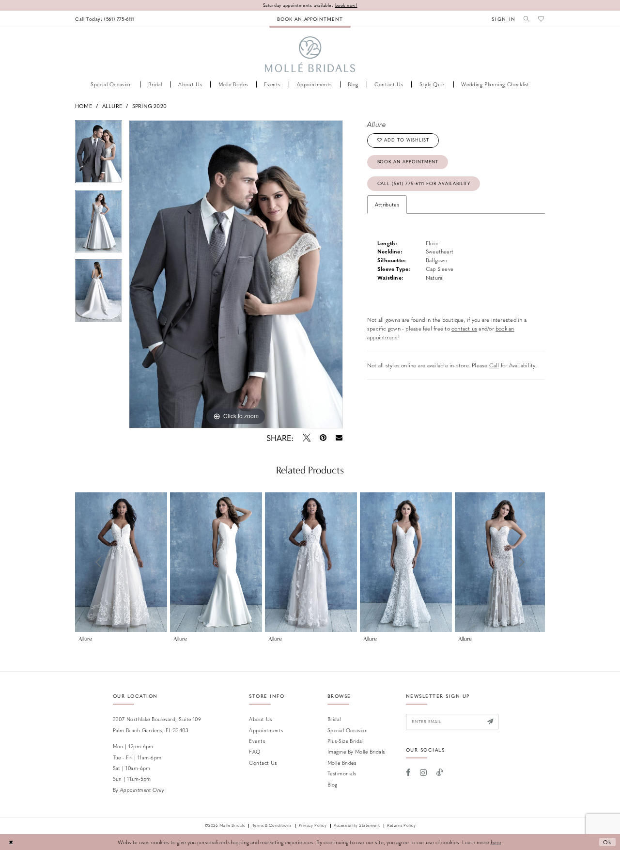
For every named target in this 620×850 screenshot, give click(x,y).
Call (494, 365)
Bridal (334, 719)
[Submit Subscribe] (490, 721)
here (496, 842)
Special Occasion (347, 730)
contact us (464, 328)
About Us (260, 719)
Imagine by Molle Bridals (356, 751)
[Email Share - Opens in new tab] (339, 438)
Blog (332, 784)
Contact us (263, 762)
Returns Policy (401, 825)
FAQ (254, 751)
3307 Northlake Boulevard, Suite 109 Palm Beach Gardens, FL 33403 (157, 724)
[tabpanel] (98, 154)
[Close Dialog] (10, 842)
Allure (112, 106)
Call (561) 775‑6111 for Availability (424, 183)
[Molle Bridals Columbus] (310, 54)
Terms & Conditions (272, 825)
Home (83, 106)
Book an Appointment (407, 161)
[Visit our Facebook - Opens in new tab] (408, 772)
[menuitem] (104, 19)
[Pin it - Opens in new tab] (322, 437)
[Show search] (527, 18)
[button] (504, 19)
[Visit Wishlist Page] (541, 18)
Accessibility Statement (357, 825)
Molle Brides (341, 762)
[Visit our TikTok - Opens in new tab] (440, 772)
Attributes (387, 204)
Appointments (266, 730)
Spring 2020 (149, 106)
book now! (346, 5)
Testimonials (341, 773)
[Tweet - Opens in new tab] (306, 437)
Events (257, 740)
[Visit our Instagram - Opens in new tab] (423, 772)
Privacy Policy (312, 825)
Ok (607, 842)
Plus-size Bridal (345, 740)
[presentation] (121, 562)
